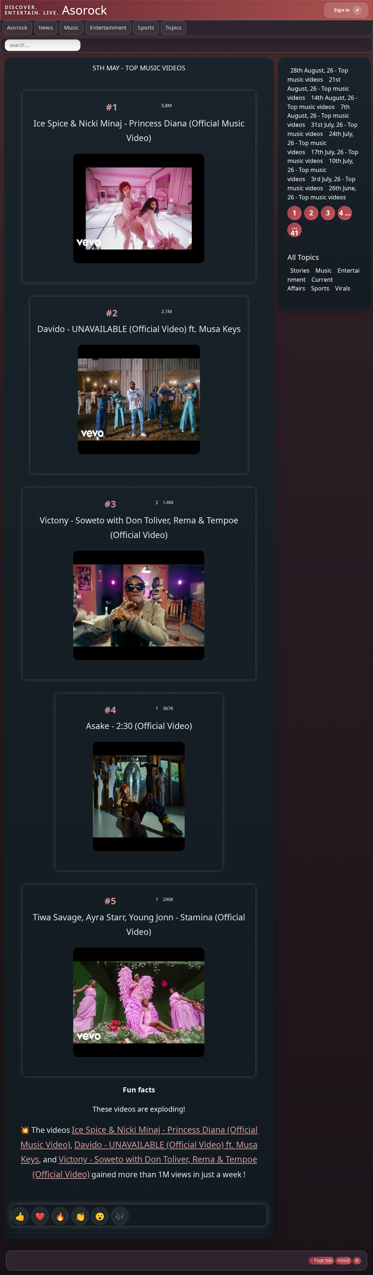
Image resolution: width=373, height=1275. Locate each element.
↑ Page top (321, 1260)
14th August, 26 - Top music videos (322, 102)
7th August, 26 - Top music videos (318, 115)
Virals (342, 288)
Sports (146, 27)
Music (71, 27)
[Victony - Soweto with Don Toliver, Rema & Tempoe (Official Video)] (138, 665)
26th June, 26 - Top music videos (321, 192)
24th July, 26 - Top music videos (320, 143)
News (46, 27)
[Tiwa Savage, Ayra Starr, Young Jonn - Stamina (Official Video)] (138, 1062)
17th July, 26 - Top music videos (322, 156)
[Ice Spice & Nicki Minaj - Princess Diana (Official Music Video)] (138, 268)
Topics (173, 27)
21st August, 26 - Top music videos (318, 88)
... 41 (295, 230)
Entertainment (108, 27)
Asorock (17, 27)
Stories (300, 270)
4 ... (344, 212)
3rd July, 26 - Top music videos (321, 183)
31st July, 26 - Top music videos (322, 129)
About (343, 1260)
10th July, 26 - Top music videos (320, 170)
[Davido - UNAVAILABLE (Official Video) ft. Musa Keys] (139, 460)
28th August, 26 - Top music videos (317, 74)
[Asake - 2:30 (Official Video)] (139, 856)
